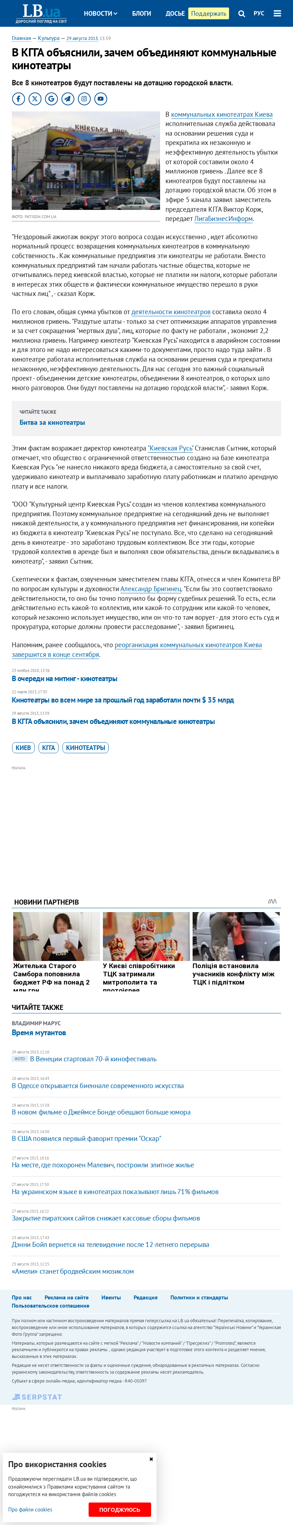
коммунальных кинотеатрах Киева (222, 114)
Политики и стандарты (199, 1297)
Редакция (146, 1297)
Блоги (141, 13)
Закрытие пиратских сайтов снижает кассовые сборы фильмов (106, 1218)
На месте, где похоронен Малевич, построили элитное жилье (103, 1164)
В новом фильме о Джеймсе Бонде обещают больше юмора (101, 1112)
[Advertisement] (146, 822)
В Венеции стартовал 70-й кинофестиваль (86, 1058)
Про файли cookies (30, 1509)
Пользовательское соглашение (50, 1305)
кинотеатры (85, 748)
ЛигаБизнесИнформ (223, 218)
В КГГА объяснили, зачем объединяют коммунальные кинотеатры (113, 721)
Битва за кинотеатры (52, 422)
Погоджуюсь (119, 1510)
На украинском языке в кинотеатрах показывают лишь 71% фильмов (115, 1191)
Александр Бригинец (150, 588)
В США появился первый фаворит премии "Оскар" (86, 1138)
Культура (49, 37)
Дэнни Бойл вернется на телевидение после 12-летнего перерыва (110, 1244)
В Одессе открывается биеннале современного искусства (98, 1085)
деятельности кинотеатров (170, 311)
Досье (175, 13)
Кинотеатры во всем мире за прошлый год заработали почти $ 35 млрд (123, 700)
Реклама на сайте (67, 1297)
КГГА (48, 748)
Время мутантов (39, 1032)
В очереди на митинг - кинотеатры (64, 678)
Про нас (22, 1297)
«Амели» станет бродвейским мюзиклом (73, 1271)
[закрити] (151, 1459)
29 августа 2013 (82, 38)
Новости (98, 13)
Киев (23, 748)
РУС (259, 13)
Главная (21, 37)
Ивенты (111, 1297)
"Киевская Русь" (170, 448)
